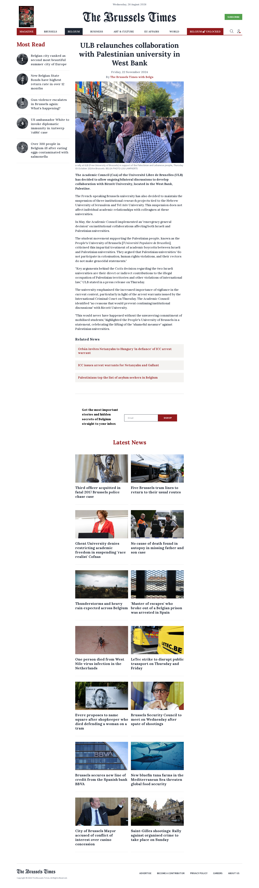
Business (96, 31)
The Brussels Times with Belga (131, 77)
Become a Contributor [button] (170, 873)
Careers (218, 873)
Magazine (26, 31)
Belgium (74, 31)
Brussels (50, 31)
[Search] (231, 31)
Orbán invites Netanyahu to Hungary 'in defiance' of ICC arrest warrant (125, 351)
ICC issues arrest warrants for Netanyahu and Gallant (118, 365)
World (174, 31)
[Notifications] (238, 31)
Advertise (145, 873)
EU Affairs (151, 31)
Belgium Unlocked (205, 31)
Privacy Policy (198, 873)
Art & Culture (124, 31)
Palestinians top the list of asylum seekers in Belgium (118, 377)
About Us (233, 873)
